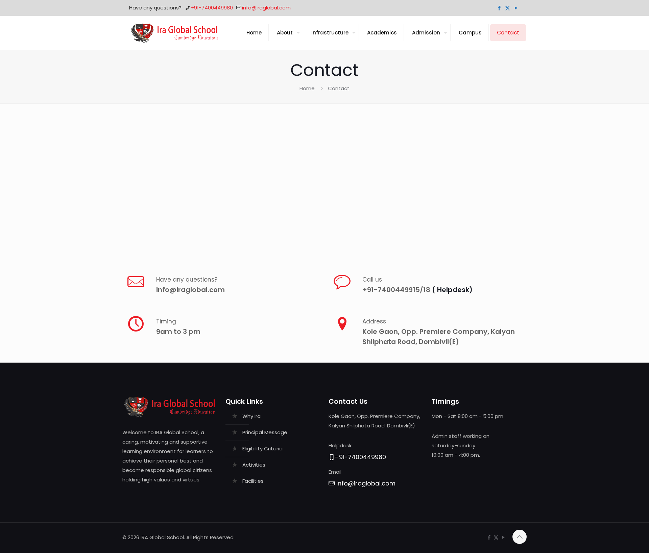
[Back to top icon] (519, 537)
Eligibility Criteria (262, 448)
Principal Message (264, 432)
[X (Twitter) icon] (507, 7)
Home (307, 88)
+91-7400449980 (212, 7)
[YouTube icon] (516, 7)
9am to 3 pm (178, 331)
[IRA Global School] (174, 33)
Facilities (253, 480)
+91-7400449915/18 (397, 289)
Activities (253, 464)
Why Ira (251, 416)
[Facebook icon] (499, 7)
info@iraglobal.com (266, 7)
